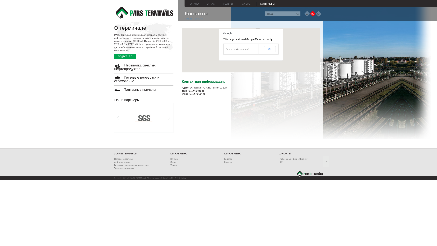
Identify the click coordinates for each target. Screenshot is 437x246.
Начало (193, 3)
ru (312, 14)
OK (269, 49)
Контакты (229, 162)
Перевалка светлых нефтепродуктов (135, 67)
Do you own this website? (237, 49)
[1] (297, 13)
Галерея (246, 3)
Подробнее (125, 56)
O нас (211, 3)
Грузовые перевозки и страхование (136, 79)
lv (307, 14)
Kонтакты (267, 3)
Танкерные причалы (140, 89)
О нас (173, 162)
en (318, 14)
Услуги (228, 3)
